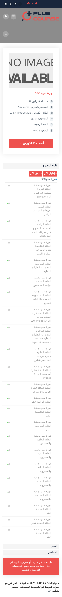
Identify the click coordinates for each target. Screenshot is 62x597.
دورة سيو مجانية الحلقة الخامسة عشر (42, 412)
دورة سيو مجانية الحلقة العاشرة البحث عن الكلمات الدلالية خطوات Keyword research (41, 335)
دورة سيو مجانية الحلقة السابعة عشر (42, 510)
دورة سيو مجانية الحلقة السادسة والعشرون (42, 496)
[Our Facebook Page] (20, 4)
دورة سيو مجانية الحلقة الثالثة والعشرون (42, 468)
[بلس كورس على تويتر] (15, 4)
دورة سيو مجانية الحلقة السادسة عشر (42, 426)
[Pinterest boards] (10, 4)
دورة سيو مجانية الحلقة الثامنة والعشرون (42, 482)
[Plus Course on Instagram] (6, 4)
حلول (48, 591)
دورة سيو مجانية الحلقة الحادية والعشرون (42, 440)
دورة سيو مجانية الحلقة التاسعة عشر (42, 533)
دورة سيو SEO (48, 179)
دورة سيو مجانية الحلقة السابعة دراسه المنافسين (42, 282)
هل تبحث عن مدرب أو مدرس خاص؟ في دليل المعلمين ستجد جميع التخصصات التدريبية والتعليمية (31, 566)
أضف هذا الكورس (33, 143)
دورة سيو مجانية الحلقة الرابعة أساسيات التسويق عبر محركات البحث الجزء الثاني (41, 229)
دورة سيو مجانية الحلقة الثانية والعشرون (42, 454)
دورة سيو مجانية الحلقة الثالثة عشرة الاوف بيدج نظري (41, 388)
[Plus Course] (40, 16)
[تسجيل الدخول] (36, 3)
